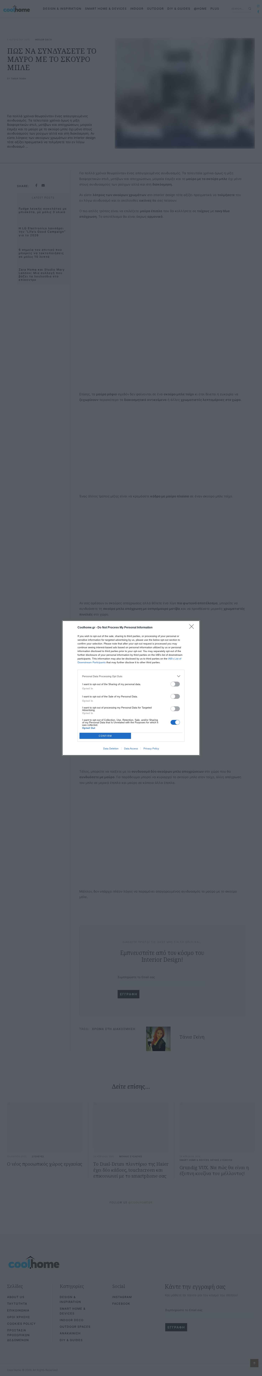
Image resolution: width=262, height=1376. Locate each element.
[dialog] (131, 688)
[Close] (192, 627)
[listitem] (131, 676)
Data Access (131, 748)
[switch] (175, 684)
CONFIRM (105, 736)
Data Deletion (111, 748)
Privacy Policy (151, 748)
